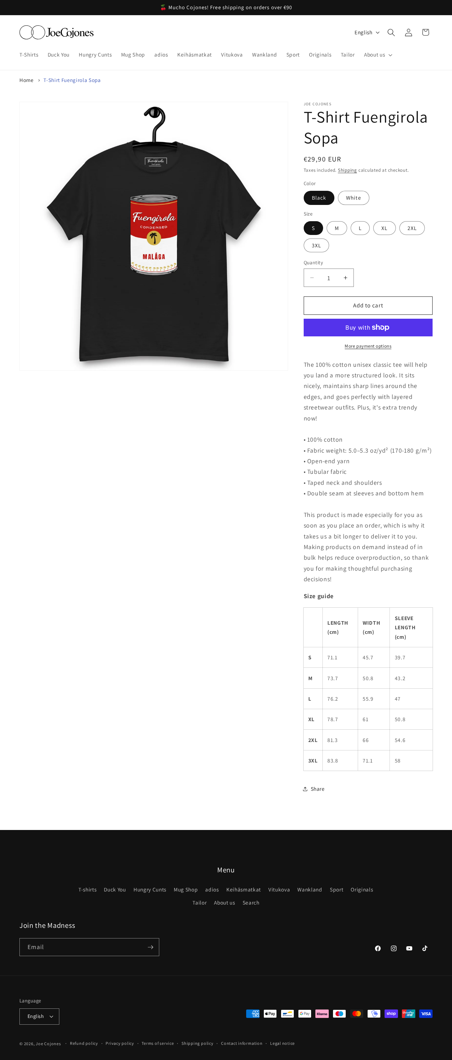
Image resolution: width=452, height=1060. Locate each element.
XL (384, 227)
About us (224, 902)
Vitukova (279, 889)
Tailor (199, 902)
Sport (336, 889)
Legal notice (282, 1043)
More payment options (368, 346)
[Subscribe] (150, 947)
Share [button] (318, 788)
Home (26, 80)
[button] (377, 55)
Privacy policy (120, 1043)
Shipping (347, 170)
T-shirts (87, 889)
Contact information (242, 1043)
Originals (362, 889)
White (353, 197)
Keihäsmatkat (243, 889)
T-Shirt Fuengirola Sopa (72, 80)
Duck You (115, 889)
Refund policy (84, 1043)
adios (212, 889)
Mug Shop (186, 889)
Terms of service (158, 1043)
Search (251, 902)
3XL (316, 245)
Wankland (309, 889)
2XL (412, 227)
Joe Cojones (48, 1043)
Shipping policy (198, 1043)
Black (319, 197)
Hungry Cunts (149, 889)
